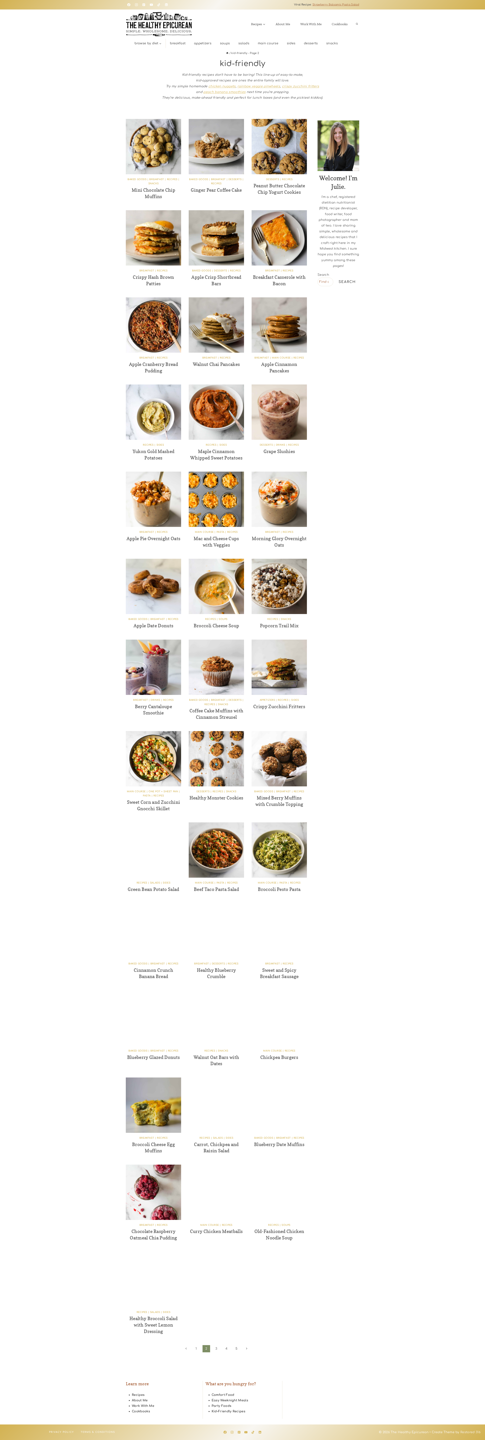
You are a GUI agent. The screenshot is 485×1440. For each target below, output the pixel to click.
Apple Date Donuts (153, 625)
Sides (291, 43)
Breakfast (177, 43)
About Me (283, 24)
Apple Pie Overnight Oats (154, 538)
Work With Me (311, 24)
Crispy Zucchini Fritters (279, 706)
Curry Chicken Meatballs (216, 1231)
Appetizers (202, 43)
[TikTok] (159, 5)
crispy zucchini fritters (300, 86)
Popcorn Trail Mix (279, 625)
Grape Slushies (279, 451)
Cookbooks (340, 24)
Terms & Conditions (98, 1432)
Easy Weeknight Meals (230, 1400)
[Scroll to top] (476, 1425)
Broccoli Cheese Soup (216, 625)
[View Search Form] (357, 24)
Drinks (281, 445)
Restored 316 (470, 1432)
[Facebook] (129, 5)
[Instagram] (136, 5)
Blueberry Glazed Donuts (153, 1057)
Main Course (268, 43)
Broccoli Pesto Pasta (279, 889)
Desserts (311, 43)
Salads (243, 43)
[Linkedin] (166, 5)
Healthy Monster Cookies (216, 798)
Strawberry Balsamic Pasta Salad (335, 4)
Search (323, 275)
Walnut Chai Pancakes (216, 364)
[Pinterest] (144, 5)
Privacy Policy (61, 1432)
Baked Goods (137, 179)
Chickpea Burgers (279, 1057)
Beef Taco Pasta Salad (216, 889)
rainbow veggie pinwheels (258, 86)
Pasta (220, 532)
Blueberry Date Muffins (279, 1144)
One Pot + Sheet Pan (163, 791)
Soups (225, 43)
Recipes (172, 179)
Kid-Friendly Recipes (228, 1411)
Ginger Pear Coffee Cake (216, 190)
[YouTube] (151, 5)
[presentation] (153, 146)
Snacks (332, 43)
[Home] (227, 53)
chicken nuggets (222, 86)
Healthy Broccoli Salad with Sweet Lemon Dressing (153, 1325)
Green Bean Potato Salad (153, 889)
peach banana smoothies (224, 92)
